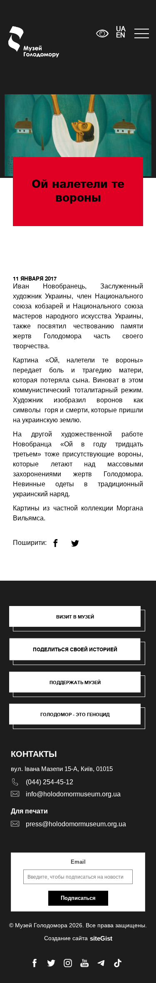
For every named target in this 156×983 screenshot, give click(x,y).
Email (78, 862)
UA (120, 29)
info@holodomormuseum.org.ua (73, 794)
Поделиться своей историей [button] (75, 649)
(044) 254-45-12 (49, 782)
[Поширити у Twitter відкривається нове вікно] (80, 540)
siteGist (101, 938)
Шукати (63, 33)
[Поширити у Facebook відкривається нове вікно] (60, 540)
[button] (79, 620)
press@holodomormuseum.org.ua (76, 824)
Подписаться (78, 898)
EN (120, 36)
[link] (79, 686)
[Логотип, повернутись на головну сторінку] (24, 41)
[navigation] (141, 33)
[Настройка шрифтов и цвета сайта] (102, 33)
